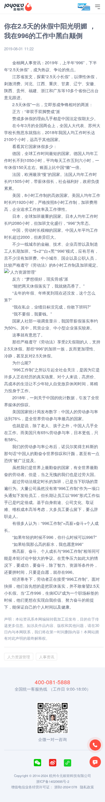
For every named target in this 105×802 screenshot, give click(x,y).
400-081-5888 (52, 682)
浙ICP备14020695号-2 (52, 781)
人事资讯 (32, 62)
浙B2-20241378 (65, 787)
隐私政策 (87, 787)
